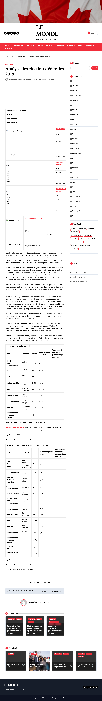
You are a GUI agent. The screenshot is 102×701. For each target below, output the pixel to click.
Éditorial (75, 114)
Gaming (74, 124)
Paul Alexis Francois (15, 630)
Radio (80, 45)
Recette (75, 167)
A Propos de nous (17, 45)
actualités (52, 79)
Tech (74, 192)
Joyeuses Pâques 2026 (13, 665)
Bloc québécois (62, 162)
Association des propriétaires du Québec (14, 628)
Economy (75, 110)
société (75, 245)
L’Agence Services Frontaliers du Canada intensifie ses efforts (34, 629)
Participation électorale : (15, 427)
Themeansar (67, 698)
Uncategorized (77, 211)
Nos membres (89, 45)
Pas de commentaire (39, 79)
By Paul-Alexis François (15, 79)
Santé (88, 242)
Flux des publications (79, 272)
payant (74, 158)
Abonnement (30, 45)
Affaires (75, 85)
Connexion (75, 268)
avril (83, 231)
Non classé (76, 148)
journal (83, 238)
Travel (74, 206)
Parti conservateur (64, 189)
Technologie (76, 196)
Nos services (60, 45)
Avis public (75, 90)
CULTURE (75, 100)
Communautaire (54, 621)
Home (7, 45)
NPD (26, 218)
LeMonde (92, 238)
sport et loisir (85, 245)
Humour (74, 134)
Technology (76, 201)
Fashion (74, 119)
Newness (75, 139)
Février (75, 238)
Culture (40, 45)
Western (75, 216)
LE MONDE (12, 685)
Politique (75, 163)
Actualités (9, 64)
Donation (49, 45)
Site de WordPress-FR (80, 281)
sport (74, 182)
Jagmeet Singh (35, 218)
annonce (75, 231)
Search (76, 63)
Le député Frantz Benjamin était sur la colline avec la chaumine (37, 667)
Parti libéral (60, 129)
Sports (74, 187)
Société (18, 619)
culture (39, 619)
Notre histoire (9, 49)
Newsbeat (75, 143)
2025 (74, 228)
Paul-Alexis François (40, 602)
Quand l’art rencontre (52, 627)
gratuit (74, 129)
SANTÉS (74, 172)
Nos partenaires (77, 242)
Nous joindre (71, 45)
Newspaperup (56, 698)
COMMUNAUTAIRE (77, 235)
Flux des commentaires (79, 277)
